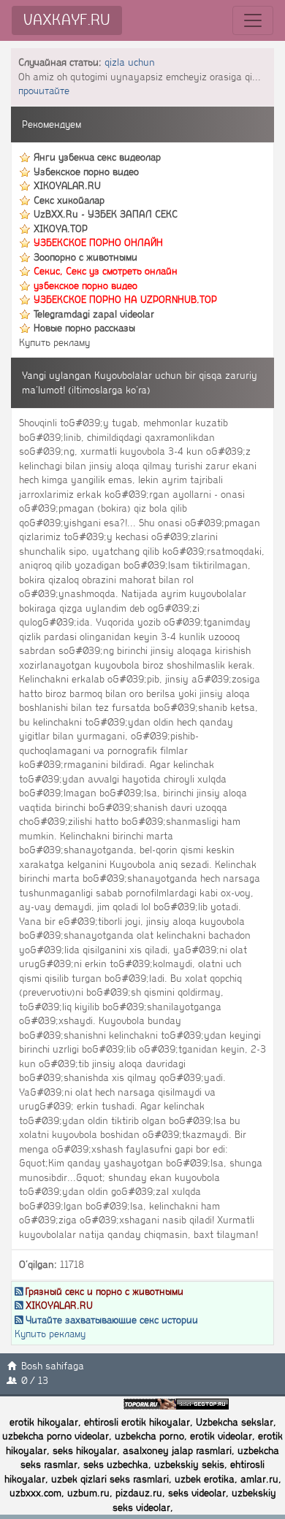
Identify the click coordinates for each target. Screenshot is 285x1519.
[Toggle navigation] (252, 20)
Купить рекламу (54, 342)
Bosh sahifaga (52, 1366)
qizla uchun (129, 62)
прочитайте (43, 90)
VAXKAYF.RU (66, 20)
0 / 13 (34, 1380)
